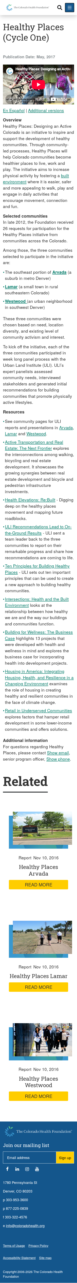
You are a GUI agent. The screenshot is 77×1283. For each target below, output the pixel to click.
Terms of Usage (14, 1245)
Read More (38, 884)
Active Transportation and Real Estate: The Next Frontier (34, 445)
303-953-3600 (17, 1199)
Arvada (66, 427)
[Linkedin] (17, 1169)
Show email (58, 753)
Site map (45, 1258)
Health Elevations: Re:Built (30, 500)
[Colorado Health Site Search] (59, 7)
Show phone (58, 759)
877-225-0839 (17, 1208)
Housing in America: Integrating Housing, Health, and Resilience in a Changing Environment (39, 677)
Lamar (11, 433)
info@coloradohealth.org (25, 1225)
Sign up (65, 1157)
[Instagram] (27, 1169)
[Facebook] (7, 1169)
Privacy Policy (38, 1245)
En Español (14, 110)
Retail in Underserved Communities (38, 710)
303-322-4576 (16, 1216)
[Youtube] (37, 1169)
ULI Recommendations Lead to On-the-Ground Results (38, 530)
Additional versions (46, 110)
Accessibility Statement (19, 1258)
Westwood (36, 433)
